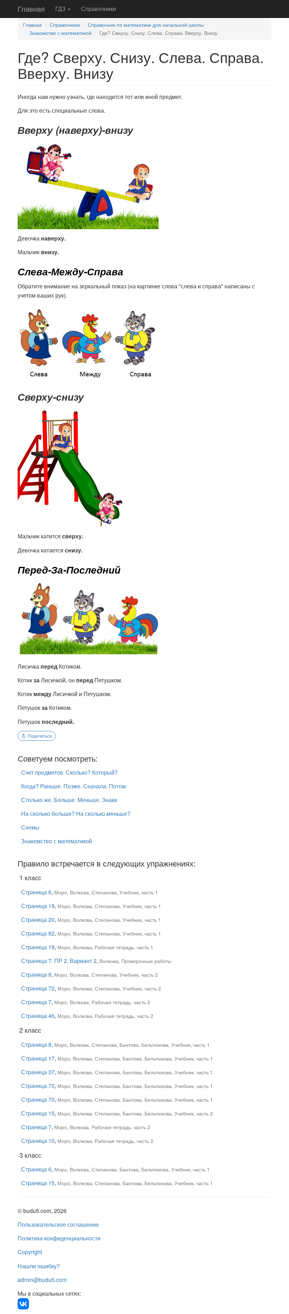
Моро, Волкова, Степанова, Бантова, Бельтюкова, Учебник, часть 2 (135, 1113)
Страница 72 (38, 988)
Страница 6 (36, 892)
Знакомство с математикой (60, 32)
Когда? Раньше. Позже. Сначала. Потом (73, 786)
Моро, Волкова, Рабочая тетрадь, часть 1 (105, 947)
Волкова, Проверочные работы (135, 960)
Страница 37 (38, 1072)
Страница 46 (38, 1016)
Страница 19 (38, 906)
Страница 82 (38, 933)
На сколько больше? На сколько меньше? (75, 813)
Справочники (98, 9)
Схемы (30, 827)
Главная (31, 9)
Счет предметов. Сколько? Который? (69, 772)
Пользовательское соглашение (58, 1224)
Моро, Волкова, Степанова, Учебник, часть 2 (106, 974)
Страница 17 (38, 1058)
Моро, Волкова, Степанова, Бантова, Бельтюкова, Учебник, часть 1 (132, 1044)
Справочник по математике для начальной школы (146, 24)
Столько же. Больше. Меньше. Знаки (69, 800)
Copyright (30, 1252)
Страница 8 (36, 974)
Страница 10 (38, 1141)
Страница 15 (38, 1113)
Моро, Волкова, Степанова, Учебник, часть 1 (106, 892)
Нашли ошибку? (39, 1266)
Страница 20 (38, 919)
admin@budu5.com (42, 1280)
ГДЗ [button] (61, 9)
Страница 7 (36, 1002)
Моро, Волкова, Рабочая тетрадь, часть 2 (102, 1002)
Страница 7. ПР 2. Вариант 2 (59, 961)
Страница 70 (38, 1086)
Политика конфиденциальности (59, 1238)
